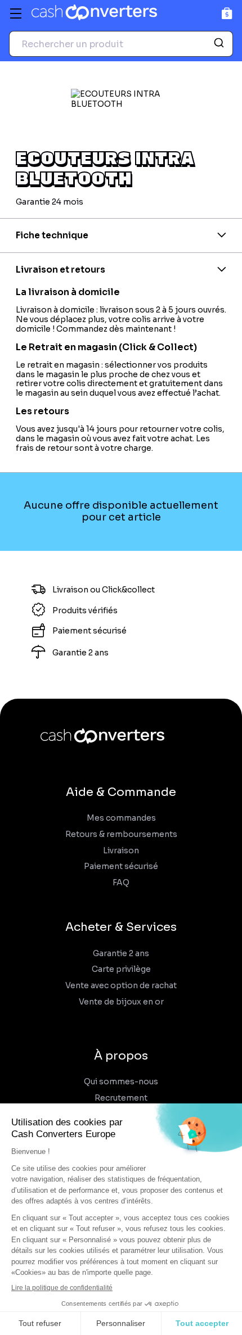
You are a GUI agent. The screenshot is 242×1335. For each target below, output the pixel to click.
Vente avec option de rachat (121, 985)
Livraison (121, 851)
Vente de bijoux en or (121, 1002)
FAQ (121, 883)
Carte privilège (121, 969)
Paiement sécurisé (121, 866)
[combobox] (121, 44)
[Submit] (220, 43)
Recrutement (121, 1098)
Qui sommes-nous (121, 1082)
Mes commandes (121, 818)
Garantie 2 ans (121, 953)
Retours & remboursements (121, 834)
